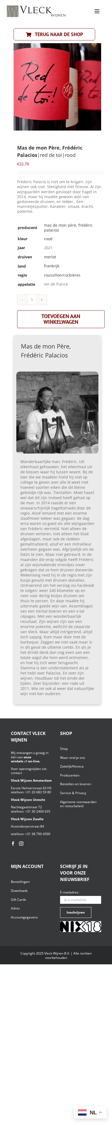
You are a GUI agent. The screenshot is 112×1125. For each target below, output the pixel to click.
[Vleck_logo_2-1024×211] (36, 7)
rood (48, 238)
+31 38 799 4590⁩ (37, 834)
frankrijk (51, 265)
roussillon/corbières (62, 275)
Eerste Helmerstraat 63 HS (31, 788)
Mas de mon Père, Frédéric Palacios (68, 228)
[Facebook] (13, 843)
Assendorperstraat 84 (27, 826)
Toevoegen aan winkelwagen (60, 319)
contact (16, 773)
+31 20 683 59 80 (38, 792)
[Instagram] (21, 843)
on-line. (34, 761)
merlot (50, 256)
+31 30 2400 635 (37, 811)
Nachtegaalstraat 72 (26, 807)
